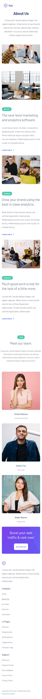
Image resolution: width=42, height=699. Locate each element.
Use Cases (6, 614)
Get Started (21, 547)
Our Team (5, 604)
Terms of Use (7, 675)
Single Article (7, 632)
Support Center (8, 665)
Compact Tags (7, 647)
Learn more (7, 150)
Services (5, 609)
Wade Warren (21, 517)
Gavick (12, 694)
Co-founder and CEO (21, 418)
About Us (5, 599)
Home (4, 594)
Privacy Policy (7, 680)
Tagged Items (7, 642)
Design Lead (21, 522)
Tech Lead (21, 470)
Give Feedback (7, 670)
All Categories (7, 637)
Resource (5, 660)
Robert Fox (21, 465)
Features (5, 627)
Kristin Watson (21, 414)
